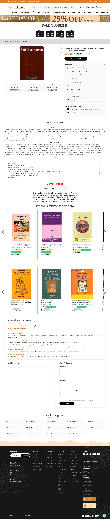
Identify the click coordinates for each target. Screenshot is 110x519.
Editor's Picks (62, 481)
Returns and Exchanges (78, 109)
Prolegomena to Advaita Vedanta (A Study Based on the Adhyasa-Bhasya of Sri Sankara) (51, 245)
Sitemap (73, 478)
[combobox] (58, 7)
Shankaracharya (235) (73, 433)
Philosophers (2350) (31, 421)
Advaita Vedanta (15, 129)
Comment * (62, 366)
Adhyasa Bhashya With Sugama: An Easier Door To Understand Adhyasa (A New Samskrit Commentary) (21, 245)
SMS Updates (74, 481)
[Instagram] (93, 454)
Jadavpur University (83, 68)
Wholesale (73, 463)
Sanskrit (21, 146)
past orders (59, 351)
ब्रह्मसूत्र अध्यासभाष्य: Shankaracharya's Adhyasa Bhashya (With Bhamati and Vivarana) (21, 302)
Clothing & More (38, 463)
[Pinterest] (90, 454)
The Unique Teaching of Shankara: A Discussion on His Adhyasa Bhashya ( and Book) (82, 245)
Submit (67, 403)
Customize (73, 457)
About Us (61, 454)
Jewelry (35, 460)
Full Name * (62, 380)
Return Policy (50, 457)
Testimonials (62, 472)
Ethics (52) (8, 427)
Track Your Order (75, 472)
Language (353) (30, 427)
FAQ (100, 1)
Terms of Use (82, 400)
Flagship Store (86, 468)
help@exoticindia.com (86, 347)
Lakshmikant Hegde (47, 304)
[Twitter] (87, 454)
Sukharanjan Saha (81, 71)
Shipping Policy (51, 463)
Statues (35, 454)
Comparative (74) (71, 421)
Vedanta (25, 41)
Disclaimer (49, 454)
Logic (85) (49, 427)
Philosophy (18, 41)
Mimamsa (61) (71, 427)
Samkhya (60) (30, 433)
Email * (61, 390)
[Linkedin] (95, 454)
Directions (85, 475)
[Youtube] (98, 454)
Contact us (93, 1)
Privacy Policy (91, 400)
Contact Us (73, 454)
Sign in (84, 1)
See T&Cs (18, 90)
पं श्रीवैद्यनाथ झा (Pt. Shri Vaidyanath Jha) (82, 304)
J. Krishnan (45, 247)
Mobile (76, 390)
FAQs (59, 457)
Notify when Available (76, 58)
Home (6, 41)
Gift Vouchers (74, 475)
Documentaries (63, 469)
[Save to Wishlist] (61, 49)
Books (11, 41)
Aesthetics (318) (51, 421)
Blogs (60, 466)
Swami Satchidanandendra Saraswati (21, 247)
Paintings (36, 466)
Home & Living (38, 469)
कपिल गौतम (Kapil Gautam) (17, 304)
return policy (26, 337)
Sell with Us (74, 460)
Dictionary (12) (91, 421)
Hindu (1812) (9, 421)
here (47, 351)
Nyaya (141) (90, 427)
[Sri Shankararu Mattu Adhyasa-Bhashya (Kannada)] (52, 298)
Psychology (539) (10, 433)
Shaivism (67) (50, 433)
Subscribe (25, 455)
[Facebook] (84, 454)
